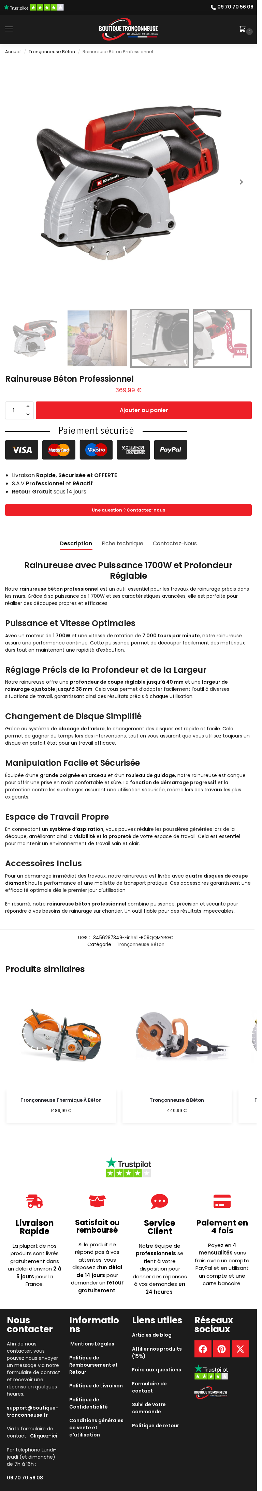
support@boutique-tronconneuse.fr (32, 1411)
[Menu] (15, 29)
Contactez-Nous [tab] (175, 543)
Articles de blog (152, 1335)
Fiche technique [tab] (122, 543)
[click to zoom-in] (128, 182)
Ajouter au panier (144, 410)
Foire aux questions (156, 1369)
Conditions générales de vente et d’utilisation (96, 1427)
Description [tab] (76, 543)
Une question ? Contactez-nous (128, 510)
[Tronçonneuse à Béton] (177, 1036)
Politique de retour (155, 1425)
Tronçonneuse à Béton (177, 1100)
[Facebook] (203, 1348)
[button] (244, 30)
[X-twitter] (240, 1348)
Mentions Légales (92, 1343)
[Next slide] (241, 182)
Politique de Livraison (96, 1385)
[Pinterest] (221, 1348)
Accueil (13, 52)
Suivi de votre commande (149, 1408)
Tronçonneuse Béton (52, 52)
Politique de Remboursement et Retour (93, 1364)
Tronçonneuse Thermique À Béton (61, 1100)
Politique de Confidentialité (88, 1403)
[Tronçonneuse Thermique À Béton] (61, 1036)
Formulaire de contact (149, 1387)
